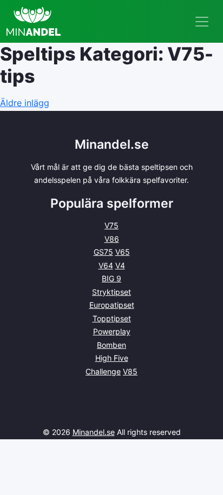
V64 (106, 265)
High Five (111, 357)
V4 (120, 265)
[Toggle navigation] (202, 21)
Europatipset (111, 304)
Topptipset (112, 318)
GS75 (103, 251)
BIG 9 (111, 278)
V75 (111, 225)
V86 (111, 238)
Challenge (103, 371)
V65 (122, 251)
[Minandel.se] (33, 21)
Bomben (111, 344)
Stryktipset (111, 291)
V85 (130, 371)
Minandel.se (94, 432)
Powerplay (111, 331)
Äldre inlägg (24, 102)
